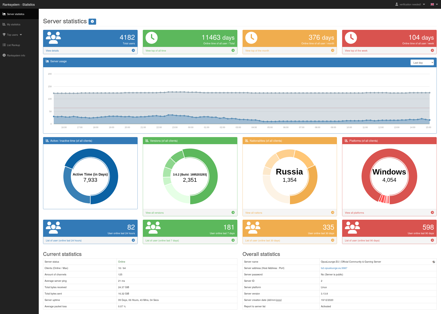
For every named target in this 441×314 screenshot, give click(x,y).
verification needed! (410, 4)
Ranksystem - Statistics (19, 4)
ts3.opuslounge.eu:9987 (334, 268)
